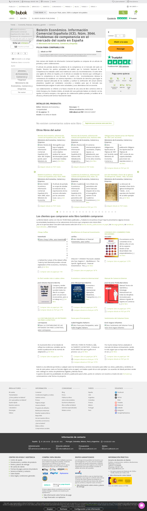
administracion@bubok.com (41, 449)
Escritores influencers (68, 402)
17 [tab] (109, 212)
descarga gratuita (117, 224)
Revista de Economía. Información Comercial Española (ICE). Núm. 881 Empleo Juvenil (51, 137)
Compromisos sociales (42, 428)
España (90, 392)
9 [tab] (83, 212)
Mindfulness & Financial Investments (85, 232)
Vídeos (11, 413)
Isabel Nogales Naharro (80, 323)
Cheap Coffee (43, 232)
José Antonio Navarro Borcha (49, 283)
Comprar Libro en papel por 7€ (51, 356)
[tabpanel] (86, 172)
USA (89, 395)
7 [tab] (77, 212)
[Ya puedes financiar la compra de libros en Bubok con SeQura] (57, 485)
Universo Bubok (40, 405)
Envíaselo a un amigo (22, 59)
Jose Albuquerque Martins (81, 283)
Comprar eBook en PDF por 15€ (85, 362)
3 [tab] (64, 212)
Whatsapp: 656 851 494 (31, 1)
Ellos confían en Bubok (69, 405)
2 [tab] (61, 212)
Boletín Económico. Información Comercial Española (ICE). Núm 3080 (52, 176)
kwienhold (42, 236)
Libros (11, 18)
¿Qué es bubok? (40, 423)
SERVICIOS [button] (35, 7)
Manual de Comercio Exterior (116, 278)
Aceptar (50, 509)
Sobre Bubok (15, 473)
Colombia (91, 400)
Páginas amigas (40, 403)
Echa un (20, 43)
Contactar (46, 1)
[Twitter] (25, 53)
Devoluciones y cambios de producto (23, 462)
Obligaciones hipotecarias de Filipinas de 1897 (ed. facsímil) (119, 136)
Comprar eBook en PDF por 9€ (118, 311)
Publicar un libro (67, 397)
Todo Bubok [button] (39, 12)
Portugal (91, 408)
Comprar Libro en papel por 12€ (118, 261)
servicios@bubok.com (89, 449)
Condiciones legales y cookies (44, 395)
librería (83, 224)
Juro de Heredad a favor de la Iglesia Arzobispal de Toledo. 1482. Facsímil (119, 176)
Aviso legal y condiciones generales (23, 476)
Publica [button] (12, 7)
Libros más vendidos (68, 400)
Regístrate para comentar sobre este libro (98, 123)
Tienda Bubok (13, 395)
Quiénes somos (40, 397)
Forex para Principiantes (80, 318)
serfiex (74, 236)
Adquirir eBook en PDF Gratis (50, 167)
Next (138, 172)
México (90, 405)
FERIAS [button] (93, 7)
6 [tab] (73, 212)
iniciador (108, 236)
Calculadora (12, 408)
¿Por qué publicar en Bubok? (17, 400)
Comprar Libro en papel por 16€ (51, 307)
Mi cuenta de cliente (18, 467)
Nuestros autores (14, 405)
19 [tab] (115, 212)
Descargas (12, 410)
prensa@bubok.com (112, 449)
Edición (23, 18)
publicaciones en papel (100, 224)
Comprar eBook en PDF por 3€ (118, 168)
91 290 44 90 (15, 1)
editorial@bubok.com (66, 449)
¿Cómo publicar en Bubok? (17, 397)
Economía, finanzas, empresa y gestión (32, 25)
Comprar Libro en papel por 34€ (85, 307)
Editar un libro (39, 426)
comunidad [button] (56, 7)
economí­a (25, 62)
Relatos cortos (66, 410)
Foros (63, 395)
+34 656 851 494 (109, 442)
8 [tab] (80, 212)
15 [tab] (102, 212)
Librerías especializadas (69, 408)
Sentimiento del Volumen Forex (117, 318)
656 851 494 (58, 442)
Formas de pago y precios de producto (24, 469)
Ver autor (22, 92)
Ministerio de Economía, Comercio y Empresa (21, 86)
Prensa (37, 400)
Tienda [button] (84, 7)
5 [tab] (70, 212)
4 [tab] (67, 212)
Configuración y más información (87, 509)
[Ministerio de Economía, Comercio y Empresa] (22, 75)
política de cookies (91, 505)
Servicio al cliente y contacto (20, 471)
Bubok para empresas (42, 410)
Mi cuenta (12, 392)
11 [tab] (90, 212)
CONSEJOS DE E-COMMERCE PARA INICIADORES (117, 233)
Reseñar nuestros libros (42, 413)
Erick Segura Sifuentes (113, 323)
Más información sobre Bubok (120, 475)
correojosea (42, 323)
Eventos (46, 7)
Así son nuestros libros (42, 418)
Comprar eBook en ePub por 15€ (85, 359)
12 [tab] (93, 212)
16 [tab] (106, 212)
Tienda (13, 25)
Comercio (52, 25)
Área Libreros (133, 1)
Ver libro (61, 161)
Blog (77, 7)
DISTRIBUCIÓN (24, 7)
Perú (89, 410)
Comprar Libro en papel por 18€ (85, 270)
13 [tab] (96, 212)
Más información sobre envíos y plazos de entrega (90, 486)
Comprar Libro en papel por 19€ (118, 309)
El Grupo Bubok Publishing (43, 18)
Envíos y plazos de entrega (20, 464)
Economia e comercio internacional (84, 278)
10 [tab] (86, 212)
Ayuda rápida (13, 402)
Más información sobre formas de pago (58, 495)
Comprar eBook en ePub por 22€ (85, 310)
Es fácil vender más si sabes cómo (51, 278)
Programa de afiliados (42, 408)
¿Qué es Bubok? (120, 1)
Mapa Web (38, 416)
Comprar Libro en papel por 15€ (51, 272)
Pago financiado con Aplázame (54, 497)
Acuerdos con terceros (42, 421)
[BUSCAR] (123, 12)
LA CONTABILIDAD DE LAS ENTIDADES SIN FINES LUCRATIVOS (52, 319)
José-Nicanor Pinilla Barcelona (116, 283)
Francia (90, 402)
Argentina (91, 397)
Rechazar (63, 509)
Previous (35, 172)
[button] (132, 6)
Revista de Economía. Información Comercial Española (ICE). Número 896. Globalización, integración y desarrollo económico (86, 138)
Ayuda (54, 1)
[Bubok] (18, 12)
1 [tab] (57, 212)
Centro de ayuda (16, 460)
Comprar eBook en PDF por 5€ (118, 359)
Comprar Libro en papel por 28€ (85, 356)
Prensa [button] (68, 7)
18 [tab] (112, 212)
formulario (126, 374)
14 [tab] (99, 212)
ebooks (89, 224)
